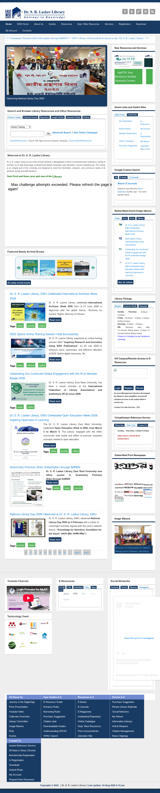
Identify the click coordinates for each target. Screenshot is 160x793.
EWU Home (23, 23)
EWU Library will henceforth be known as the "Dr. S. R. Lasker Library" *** (87, 38)
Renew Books (125, 129)
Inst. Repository (125, 121)
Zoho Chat (131, 425)
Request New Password (21, 775)
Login (118, 388)
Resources (66, 23)
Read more (55, 319)
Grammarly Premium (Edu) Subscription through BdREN (45, 467)
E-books (123, 177)
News (125, 218)
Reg (87, 583)
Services (109, 23)
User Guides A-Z (52, 692)
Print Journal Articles (88, 726)
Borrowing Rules (51, 707)
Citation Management (123, 726)
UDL (69, 583)
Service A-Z (118, 692)
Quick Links (120, 115)
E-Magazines (84, 707)
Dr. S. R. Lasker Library (74, 780)
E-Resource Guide (52, 697)
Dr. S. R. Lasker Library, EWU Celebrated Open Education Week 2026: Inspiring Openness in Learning (135, 269)
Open (93, 583)
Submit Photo (16, 765)
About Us (38, 23)
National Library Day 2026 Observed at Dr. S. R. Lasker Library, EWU (53, 514)
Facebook (114, 583)
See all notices (125, 282)
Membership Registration (22, 751)
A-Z (60, 586)
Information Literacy (122, 717)
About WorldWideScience (80, 141)
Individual (78, 583)
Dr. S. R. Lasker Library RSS (152, 11)
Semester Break (130, 306)
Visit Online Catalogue (86, 132)
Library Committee (18, 717)
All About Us (16, 692)
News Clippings (120, 731)
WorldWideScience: (19, 141)
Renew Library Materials (124, 702)
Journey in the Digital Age (22, 697)
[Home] (36, 18)
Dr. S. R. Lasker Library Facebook (125, 11)
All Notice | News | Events (22, 746)
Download (141, 23)
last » (87, 552)
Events (12, 731)
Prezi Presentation (18, 702)
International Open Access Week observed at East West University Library (131, 552)
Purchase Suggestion (128, 146)
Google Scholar (58, 117)
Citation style (50, 717)
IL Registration (16, 755)
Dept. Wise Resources (88, 23)
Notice (117, 218)
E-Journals (134, 177)
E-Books (82, 697)
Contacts (27, 30)
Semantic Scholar (73, 117)
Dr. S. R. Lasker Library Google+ (138, 11)
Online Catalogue (126, 141)
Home (9, 23)
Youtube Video (16, 707)
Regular (118, 306)
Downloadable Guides (54, 721)
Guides (52, 23)
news (20, 325)
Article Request (120, 721)
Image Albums (16, 721)
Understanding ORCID (55, 726)
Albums (140, 218)
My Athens (144, 141)
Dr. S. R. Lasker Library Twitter (132, 11)
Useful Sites (132, 115)
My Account (11, 30)
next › (78, 552)
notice (42, 325)
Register (129, 388)
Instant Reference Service (22, 741)
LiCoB (62, 583)
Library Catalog (14, 117)
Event (132, 218)
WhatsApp (119, 425)
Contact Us (142, 425)
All (116, 177)
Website (86, 117)
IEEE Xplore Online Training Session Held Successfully (44, 334)
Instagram (144, 583)
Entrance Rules (51, 702)
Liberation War (85, 731)
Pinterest (133, 583)
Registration (125, 23)
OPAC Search (50, 731)
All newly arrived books (19, 282)
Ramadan (143, 306)
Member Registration (128, 133)
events (31, 325)
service (78, 488)
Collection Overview (19, 712)
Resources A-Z (86, 692)
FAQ (11, 726)
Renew (139, 388)
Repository (44, 117)
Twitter (124, 583)
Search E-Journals (128, 183)
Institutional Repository (89, 712)
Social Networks (120, 707)
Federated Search (30, 117)
